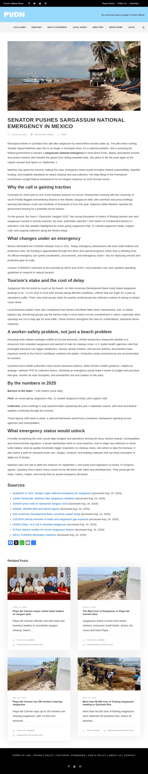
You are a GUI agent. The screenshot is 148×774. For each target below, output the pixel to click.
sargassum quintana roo (30, 644)
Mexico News (116, 27)
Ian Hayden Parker (44, 134)
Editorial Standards (71, 755)
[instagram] (45, 3)
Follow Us (122, 3)
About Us (115, 755)
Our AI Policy (97, 755)
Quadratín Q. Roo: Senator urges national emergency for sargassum (52, 493)
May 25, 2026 (19, 698)
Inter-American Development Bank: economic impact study (46, 514)
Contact (130, 755)
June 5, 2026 (89, 607)
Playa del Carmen (26, 640)
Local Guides (80, 27)
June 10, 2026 (20, 607)
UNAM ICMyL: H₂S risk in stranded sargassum (39, 524)
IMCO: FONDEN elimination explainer (34, 534)
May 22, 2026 (89, 698)
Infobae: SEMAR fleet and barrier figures (36, 508)
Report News (108, 3)
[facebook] (29, 3)
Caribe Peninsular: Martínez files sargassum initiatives (44, 498)
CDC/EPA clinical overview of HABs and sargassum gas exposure (50, 519)
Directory (98, 27)
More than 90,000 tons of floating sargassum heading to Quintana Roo (108, 703)
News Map (37, 27)
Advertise (134, 3)
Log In (131, 27)
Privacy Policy (44, 755)
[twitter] (34, 3)
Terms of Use (22, 755)
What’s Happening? (57, 27)
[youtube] (40, 3)
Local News (19, 27)
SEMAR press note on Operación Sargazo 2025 (40, 503)
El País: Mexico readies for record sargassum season (43, 529)
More (64, 134)
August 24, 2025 (19, 134)
